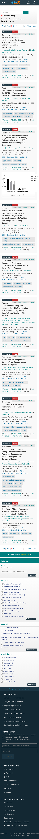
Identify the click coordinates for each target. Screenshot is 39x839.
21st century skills (8, 427)
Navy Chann (23, 462)
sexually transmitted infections (12, 490)
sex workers (18, 483)
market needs (27, 283)
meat (4, 341)
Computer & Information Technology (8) (14, 589)
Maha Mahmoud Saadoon (11, 516)
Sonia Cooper (17, 367)
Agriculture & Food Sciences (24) (13, 584)
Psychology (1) (7, 613)
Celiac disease (7, 283)
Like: (24, 61)
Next (29, 26)
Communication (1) (8, 676)
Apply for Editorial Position (13, 702)
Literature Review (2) (9, 682)
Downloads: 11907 (12, 334)
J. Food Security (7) (8, 630)
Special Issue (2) (8, 666)
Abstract (5, 75)
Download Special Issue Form (16, 826)
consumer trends (8, 287)
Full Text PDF (16, 75)
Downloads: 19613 (13, 473)
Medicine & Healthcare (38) (11, 592)
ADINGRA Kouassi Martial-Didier (18, 320)
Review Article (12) (8, 660)
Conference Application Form (14, 713)
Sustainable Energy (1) (9, 648)
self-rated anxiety (8, 537)
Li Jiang (19, 148)
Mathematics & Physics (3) (11, 611)
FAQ (7, 777)
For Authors (8, 802)
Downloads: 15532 (13, 530)
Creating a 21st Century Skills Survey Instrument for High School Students (13, 405)
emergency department (10, 164)
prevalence (22, 164)
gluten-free (17, 283)
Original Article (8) (8, 671)
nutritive (17, 341)
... (24, 26)
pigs (4, 337)
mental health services (20, 382)
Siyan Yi (6, 462)
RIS (19, 34)
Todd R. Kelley (8, 412)
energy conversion (8, 68)
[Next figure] (23, 195)
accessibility (16, 385)
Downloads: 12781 (12, 61)
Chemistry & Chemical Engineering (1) (14, 616)
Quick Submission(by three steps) (16, 725)
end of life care (14, 533)
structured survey (28, 244)
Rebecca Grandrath (9, 50)
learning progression (9, 71)
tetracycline (26, 341)
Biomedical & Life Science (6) (11, 587)
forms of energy (21, 68)
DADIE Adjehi (14, 325)
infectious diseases (8, 477)
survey (24, 430)
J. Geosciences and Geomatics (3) (13, 645)
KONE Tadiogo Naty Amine (12, 318)
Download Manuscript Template (17, 822)
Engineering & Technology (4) (12, 597)
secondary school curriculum (11, 244)
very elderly (17, 160)
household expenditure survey (24, 113)
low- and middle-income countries (13, 480)
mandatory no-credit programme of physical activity (16, 240)
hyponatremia (7, 160)
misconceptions (24, 65)
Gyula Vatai (16, 270)
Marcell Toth (7, 270)
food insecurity (7, 113)
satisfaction (18, 287)
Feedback (9, 773)
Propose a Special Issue (12, 706)
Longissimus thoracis (23, 337)
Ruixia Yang (28, 148)
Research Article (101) (9, 657)
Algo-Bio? (11, 337)
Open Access (8, 818)
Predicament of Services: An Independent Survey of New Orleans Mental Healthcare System (14, 361)
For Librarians (9, 814)
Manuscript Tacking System (14, 698)
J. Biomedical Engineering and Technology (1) (16, 633)
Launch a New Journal (12, 709)
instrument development (23, 427)
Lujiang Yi (7, 148)
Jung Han (28, 412)
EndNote (31, 34)
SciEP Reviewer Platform (12, 717)
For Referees (8, 806)
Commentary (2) (8, 674)
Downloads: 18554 (13, 378)
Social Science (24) (9, 600)
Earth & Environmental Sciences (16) (14, 595)
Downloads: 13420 (12, 157)
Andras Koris (26, 270)
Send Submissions (12, 785)
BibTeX (25, 34)
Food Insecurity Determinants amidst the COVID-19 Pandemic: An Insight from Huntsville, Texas (14, 92)
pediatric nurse (26, 533)
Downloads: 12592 (13, 280)
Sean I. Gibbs (8, 367)
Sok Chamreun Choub (12, 464)
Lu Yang (13, 148)
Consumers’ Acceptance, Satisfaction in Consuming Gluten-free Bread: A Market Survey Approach (15, 264)
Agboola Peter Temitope (10, 98)
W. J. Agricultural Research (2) (11, 627)
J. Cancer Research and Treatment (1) (14, 642)
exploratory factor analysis (11, 430)
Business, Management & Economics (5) (15, 603)
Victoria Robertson (27, 367)
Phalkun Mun (26, 464)
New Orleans (7, 382)
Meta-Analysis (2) (8, 663)
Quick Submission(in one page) (15, 721)
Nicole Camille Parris (21, 226)
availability (6, 385)
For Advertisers (9, 810)
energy (5, 65)
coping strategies (17, 116)
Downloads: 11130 (12, 235)
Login (34, 3)
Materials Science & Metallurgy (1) (13, 608)
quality (10, 341)
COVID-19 (6, 116)
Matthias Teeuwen (21, 50)
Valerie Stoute (8, 226)
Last (34, 26)
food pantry (28, 116)
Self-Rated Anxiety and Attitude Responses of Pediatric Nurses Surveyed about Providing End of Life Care (15, 510)
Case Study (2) (7, 668)
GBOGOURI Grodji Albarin (10, 322)
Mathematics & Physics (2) (11, 605)
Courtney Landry (23, 369)
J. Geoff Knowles (19, 412)
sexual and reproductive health (12, 487)
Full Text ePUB (17, 77)
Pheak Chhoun (14, 462)
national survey (7, 483)
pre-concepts (13, 65)
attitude (5, 533)
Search (28, 3)
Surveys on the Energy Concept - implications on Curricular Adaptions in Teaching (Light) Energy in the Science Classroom (14, 41)
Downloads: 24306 (13, 423)
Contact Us (10, 769)
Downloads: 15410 (12, 109)
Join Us (8, 788)
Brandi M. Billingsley (8, 369)
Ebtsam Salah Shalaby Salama (17, 519)
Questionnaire (11, 781)
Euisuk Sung (5, 414)
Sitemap (9, 792)
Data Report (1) (7, 679)
